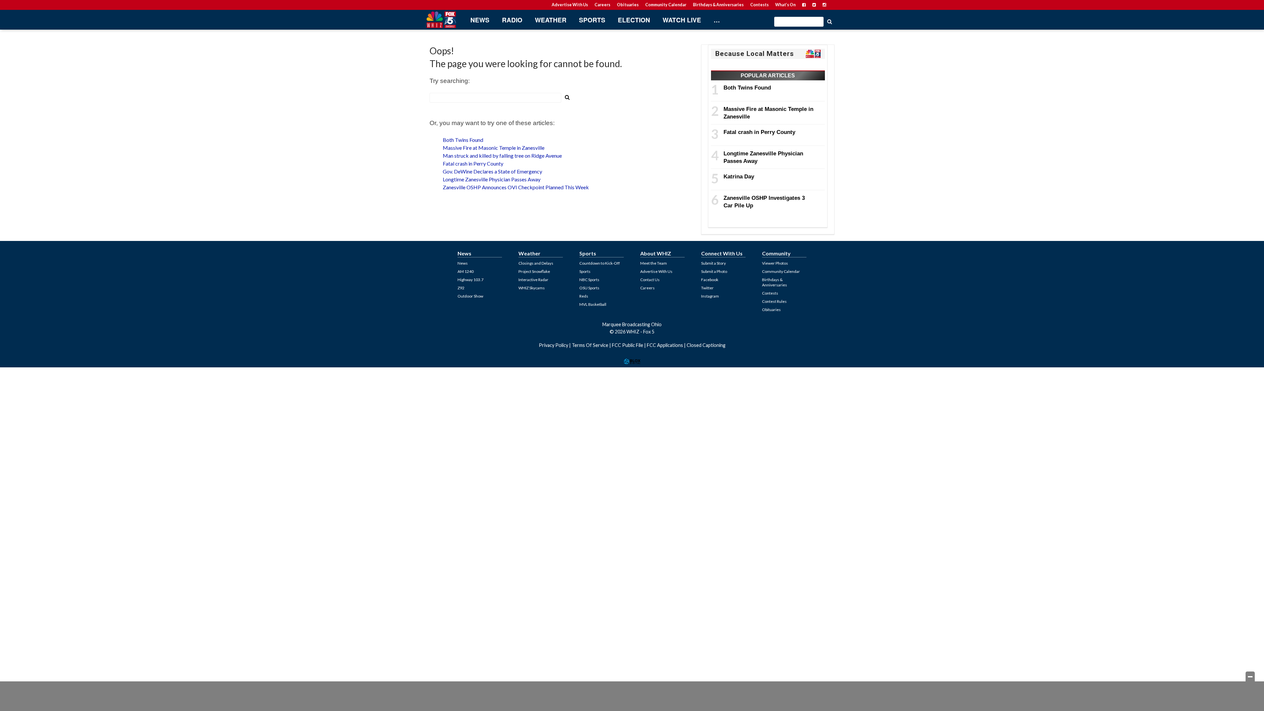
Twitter (707, 287)
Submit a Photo (714, 271)
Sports (592, 19)
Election (634, 19)
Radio (512, 19)
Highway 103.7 (471, 279)
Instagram (710, 296)
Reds (583, 296)
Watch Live (682, 19)
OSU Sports (589, 287)
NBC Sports (589, 279)
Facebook (709, 279)
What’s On (785, 4)
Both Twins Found (463, 140)
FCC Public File (627, 345)
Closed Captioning (706, 345)
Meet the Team (653, 263)
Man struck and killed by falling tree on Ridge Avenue (502, 155)
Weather (550, 19)
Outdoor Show (470, 296)
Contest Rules (774, 301)
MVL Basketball (592, 304)
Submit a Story (713, 263)
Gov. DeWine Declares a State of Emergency (492, 171)
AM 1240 (466, 271)
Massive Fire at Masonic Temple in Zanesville (493, 148)
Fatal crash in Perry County (473, 163)
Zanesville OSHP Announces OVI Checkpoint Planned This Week (516, 187)
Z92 (461, 287)
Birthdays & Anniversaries (718, 4)
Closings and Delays (535, 263)
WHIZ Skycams (531, 287)
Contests (759, 4)
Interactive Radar (533, 279)
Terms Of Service (590, 345)
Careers (602, 4)
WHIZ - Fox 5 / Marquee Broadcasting (441, 20)
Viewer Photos (775, 263)
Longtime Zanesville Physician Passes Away (491, 179)
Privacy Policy (553, 345)
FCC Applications (665, 345)
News (479, 19)
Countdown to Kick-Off (599, 263)
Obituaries (628, 4)
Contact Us (650, 279)
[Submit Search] (829, 21)
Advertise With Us (570, 4)
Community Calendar (665, 4)
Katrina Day (739, 176)
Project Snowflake (534, 271)
